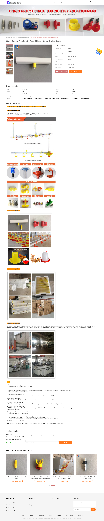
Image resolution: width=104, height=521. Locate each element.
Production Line (54, 502)
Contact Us (74, 2)
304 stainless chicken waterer (38, 423)
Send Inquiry (65, 442)
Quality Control (64, 2)
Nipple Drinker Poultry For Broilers (16, 476)
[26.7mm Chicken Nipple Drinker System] (86, 464)
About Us (46, 2)
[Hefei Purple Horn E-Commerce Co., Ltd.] (13, 3)
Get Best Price (62, 71)
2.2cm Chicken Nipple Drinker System (19, 423)
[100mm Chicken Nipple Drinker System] (40, 464)
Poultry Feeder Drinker (11, 507)
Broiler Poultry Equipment (12, 505)
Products (38, 2)
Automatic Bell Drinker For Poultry (63, 476)
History (30, 505)
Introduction (31, 502)
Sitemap (58, 515)
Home (30, 2)
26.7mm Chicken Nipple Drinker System (87, 476)
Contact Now (76, 71)
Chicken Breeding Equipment (12, 510)
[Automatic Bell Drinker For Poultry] (63, 464)
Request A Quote (84, 2)
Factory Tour (54, 2)
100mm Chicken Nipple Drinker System (40, 476)
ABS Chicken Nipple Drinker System (55, 423)
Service (30, 507)
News (50, 515)
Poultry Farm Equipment (11, 502)
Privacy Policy (69, 515)
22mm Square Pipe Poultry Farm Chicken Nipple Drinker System (44, 37)
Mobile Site (80, 515)
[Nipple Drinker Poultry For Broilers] (16, 464)
